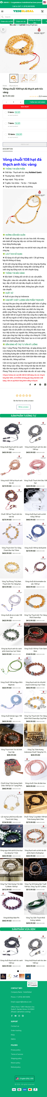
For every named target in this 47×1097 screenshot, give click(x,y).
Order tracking (16, 1030)
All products (13, 86)
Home (5, 86)
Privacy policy (15, 1050)
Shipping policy (16, 1058)
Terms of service (17, 1054)
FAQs (13, 1035)
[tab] (18, 971)
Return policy (15, 1063)
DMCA (13, 1039)
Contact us (15, 1026)
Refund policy (16, 1067)
